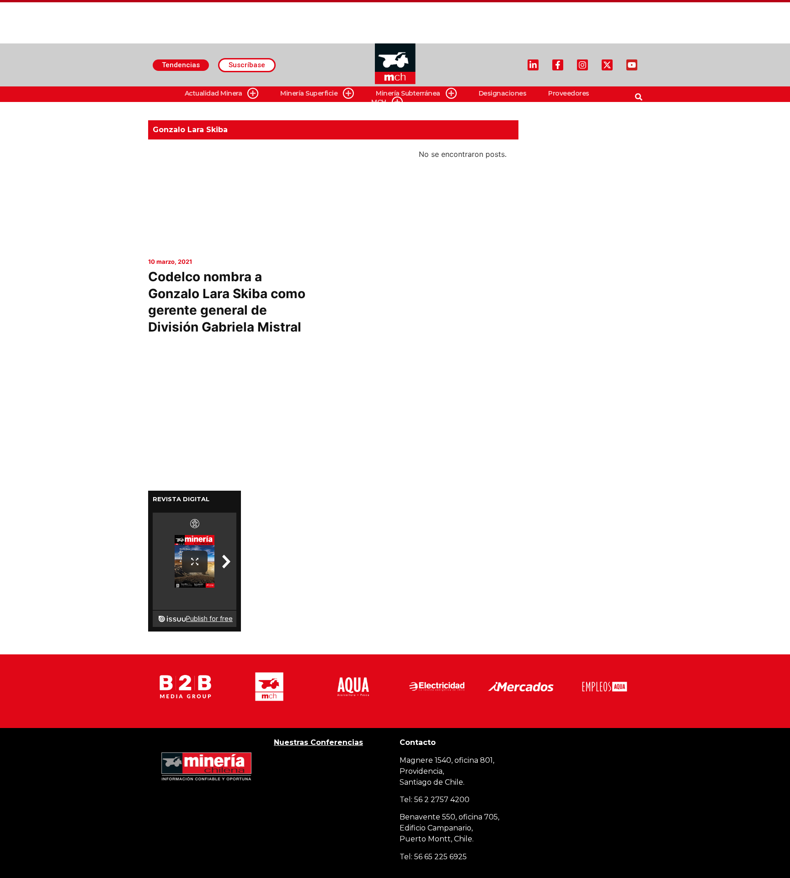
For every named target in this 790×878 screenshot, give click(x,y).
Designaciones (503, 93)
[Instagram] (582, 64)
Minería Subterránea (408, 93)
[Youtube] (631, 64)
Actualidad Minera (213, 93)
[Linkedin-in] (533, 64)
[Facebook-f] (557, 64)
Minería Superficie (308, 93)
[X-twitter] (607, 64)
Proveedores (568, 93)
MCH (378, 102)
